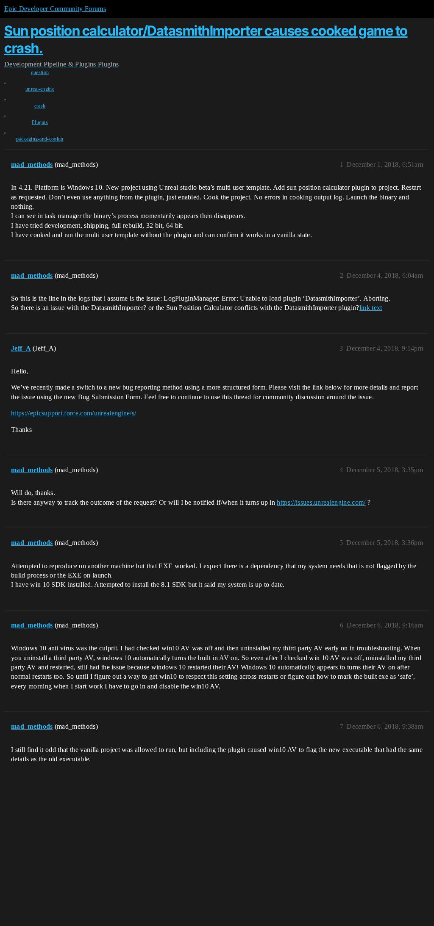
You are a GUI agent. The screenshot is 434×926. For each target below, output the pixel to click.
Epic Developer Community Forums (55, 8)
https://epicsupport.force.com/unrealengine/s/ (73, 413)
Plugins (40, 122)
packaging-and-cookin (39, 139)
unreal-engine (39, 89)
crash (40, 106)
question (40, 72)
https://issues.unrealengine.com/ (321, 502)
